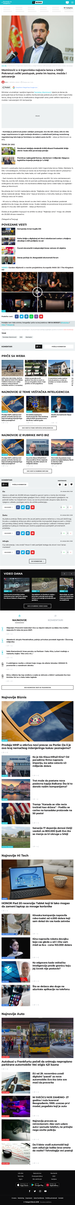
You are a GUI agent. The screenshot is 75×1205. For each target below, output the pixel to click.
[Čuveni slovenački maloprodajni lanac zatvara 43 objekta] (8, 251)
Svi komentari (37, 561)
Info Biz (4, 66)
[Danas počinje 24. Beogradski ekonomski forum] (8, 260)
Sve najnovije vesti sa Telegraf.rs (37, 687)
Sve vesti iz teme (37, 428)
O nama (14, 1198)
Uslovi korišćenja (68, 329)
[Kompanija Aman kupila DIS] (8, 231)
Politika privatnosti (51, 1198)
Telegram (10, 325)
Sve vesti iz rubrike (37, 471)
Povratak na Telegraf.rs (7, 2)
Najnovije (14, 697)
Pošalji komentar (59, 346)
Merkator (29, 337)
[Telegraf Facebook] (30, 1191)
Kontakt (60, 1198)
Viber (3, 325)
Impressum (28, 1198)
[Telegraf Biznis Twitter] (35, 1191)
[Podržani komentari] (66, 484)
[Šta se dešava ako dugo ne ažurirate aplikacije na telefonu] (16, 995)
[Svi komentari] (60, 484)
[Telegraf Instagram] (40, 1191)
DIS (21, 337)
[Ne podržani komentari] (71, 484)
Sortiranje (62, 480)
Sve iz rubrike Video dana (37, 606)
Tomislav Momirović (42, 92)
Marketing (21, 1198)
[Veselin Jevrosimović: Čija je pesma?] (62, 404)
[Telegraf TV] (45, 1191)
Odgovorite (8, 507)
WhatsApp (65, 323)
